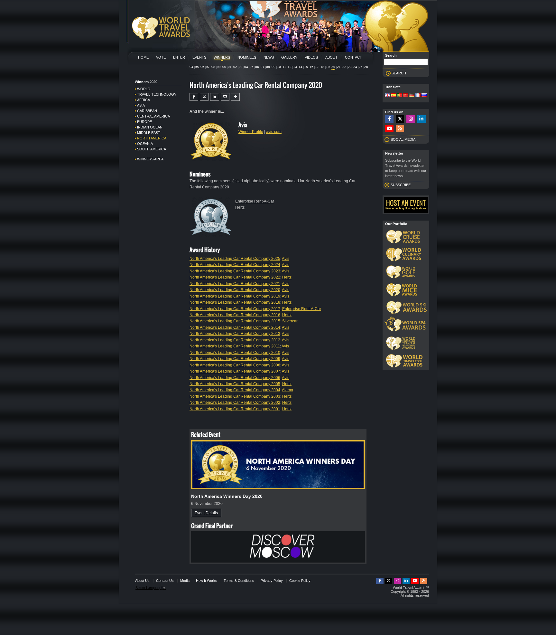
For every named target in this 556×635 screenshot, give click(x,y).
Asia (141, 105)
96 (202, 67)
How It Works (206, 581)
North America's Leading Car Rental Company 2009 (235, 358)
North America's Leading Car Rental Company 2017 (235, 309)
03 (241, 67)
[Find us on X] (400, 119)
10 (279, 67)
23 (350, 67)
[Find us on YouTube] (389, 128)
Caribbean (147, 111)
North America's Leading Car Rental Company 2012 (235, 340)
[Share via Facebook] (194, 96)
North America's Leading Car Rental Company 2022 (235, 277)
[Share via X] (204, 96)
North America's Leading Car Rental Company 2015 (235, 321)
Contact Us (165, 581)
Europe (144, 122)
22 (344, 67)
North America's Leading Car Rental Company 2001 (235, 409)
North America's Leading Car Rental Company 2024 (235, 264)
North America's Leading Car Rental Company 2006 (235, 377)
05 (252, 67)
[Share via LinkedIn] (214, 96)
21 (339, 67)
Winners (222, 57)
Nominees (246, 57)
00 (224, 67)
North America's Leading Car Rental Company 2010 (235, 352)
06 (257, 67)
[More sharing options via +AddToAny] (235, 96)
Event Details (206, 513)
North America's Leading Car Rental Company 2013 (235, 333)
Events (199, 57)
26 (366, 67)
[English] (387, 95)
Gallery (289, 57)
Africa (143, 100)
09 (273, 67)
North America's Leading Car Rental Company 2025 (235, 258)
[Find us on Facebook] (389, 119)
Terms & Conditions (239, 581)
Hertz (240, 207)
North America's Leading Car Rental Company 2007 (235, 371)
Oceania (145, 144)
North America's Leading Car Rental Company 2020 (235, 290)
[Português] (399, 95)
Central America (153, 116)
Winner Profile (250, 131)
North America (151, 138)
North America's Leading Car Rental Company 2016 (235, 315)
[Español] (393, 95)
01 (230, 67)
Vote (161, 57)
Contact (353, 57)
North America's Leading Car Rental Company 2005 (235, 384)
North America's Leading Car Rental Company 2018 (235, 302)
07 (262, 67)
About (331, 57)
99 (219, 67)
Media (185, 581)
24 (355, 67)
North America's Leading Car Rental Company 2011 (235, 346)
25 (361, 67)
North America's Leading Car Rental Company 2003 (235, 396)
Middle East (148, 133)
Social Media (403, 139)
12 (290, 67)
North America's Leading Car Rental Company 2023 (235, 271)
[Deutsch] (411, 95)
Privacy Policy (272, 581)
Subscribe (401, 185)
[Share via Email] (225, 96)
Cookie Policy (299, 581)
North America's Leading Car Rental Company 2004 (235, 390)
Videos (311, 57)
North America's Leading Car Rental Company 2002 (235, 402)
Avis (285, 258)
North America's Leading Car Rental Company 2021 (235, 283)
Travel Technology (156, 94)
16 (311, 67)
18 (322, 67)
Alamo (287, 390)
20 (333, 67)
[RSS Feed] (400, 128)
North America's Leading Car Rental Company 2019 (235, 296)
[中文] (405, 95)
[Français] (418, 95)
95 (197, 67)
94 (191, 67)
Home (143, 57)
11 (284, 67)
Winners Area (150, 159)
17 (317, 67)
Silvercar (290, 321)
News (269, 57)
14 (300, 67)
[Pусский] (424, 95)
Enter (179, 57)
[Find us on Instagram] (410, 119)
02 (235, 67)
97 (208, 67)
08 (268, 67)
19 (328, 67)
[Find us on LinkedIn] (421, 119)
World (143, 89)
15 (306, 67)
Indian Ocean (149, 127)
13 (295, 67)
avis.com (274, 131)
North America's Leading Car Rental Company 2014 (235, 327)
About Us (142, 581)
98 (213, 67)
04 (246, 67)
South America (151, 149)
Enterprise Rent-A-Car (254, 201)
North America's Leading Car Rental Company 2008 (235, 365)
